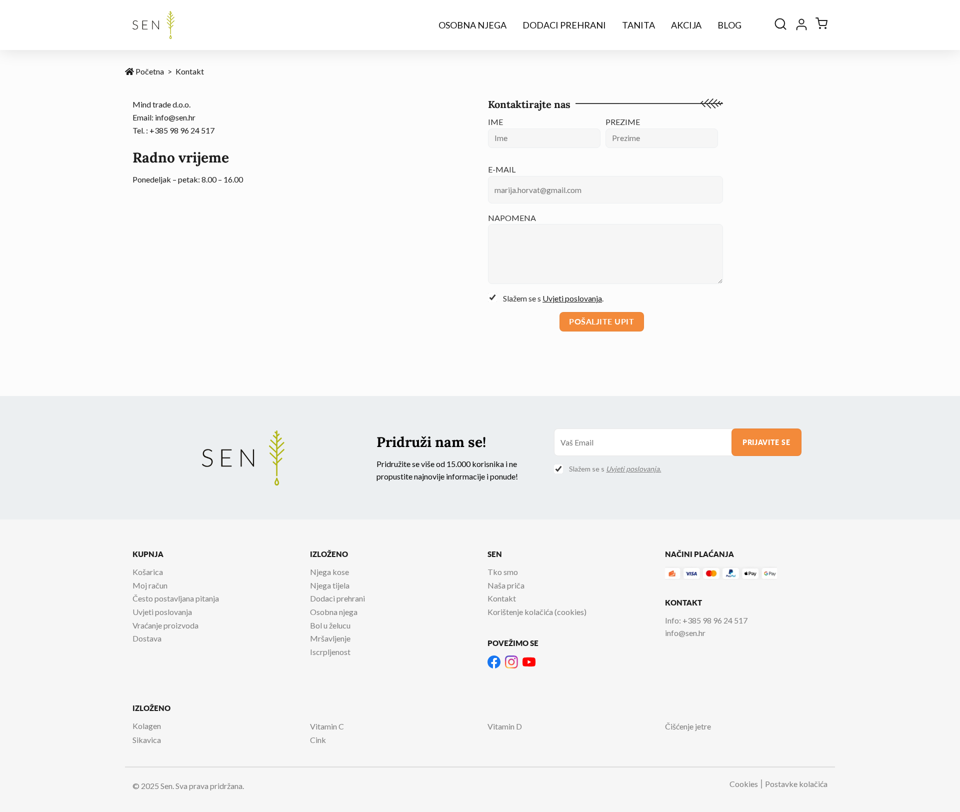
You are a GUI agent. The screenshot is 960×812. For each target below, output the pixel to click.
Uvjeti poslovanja (572, 298)
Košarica (147, 571)
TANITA (638, 25)
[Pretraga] (781, 25)
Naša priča (506, 585)
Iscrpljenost (330, 651)
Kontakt (502, 598)
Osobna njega (472, 25)
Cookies (744, 784)
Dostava (147, 638)
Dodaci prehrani (564, 25)
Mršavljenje (330, 638)
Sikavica (146, 739)
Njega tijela (330, 585)
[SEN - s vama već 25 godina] (153, 25)
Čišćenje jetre (688, 726)
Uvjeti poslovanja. (633, 468)
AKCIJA (686, 25)
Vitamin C (327, 726)
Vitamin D (505, 726)
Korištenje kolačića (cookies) (537, 611)
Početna (149, 71)
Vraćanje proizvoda (165, 625)
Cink (318, 739)
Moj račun (150, 585)
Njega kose (329, 571)
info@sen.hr (175, 117)
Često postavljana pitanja (175, 598)
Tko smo (503, 571)
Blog (730, 25)
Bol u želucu (330, 625)
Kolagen (146, 725)
